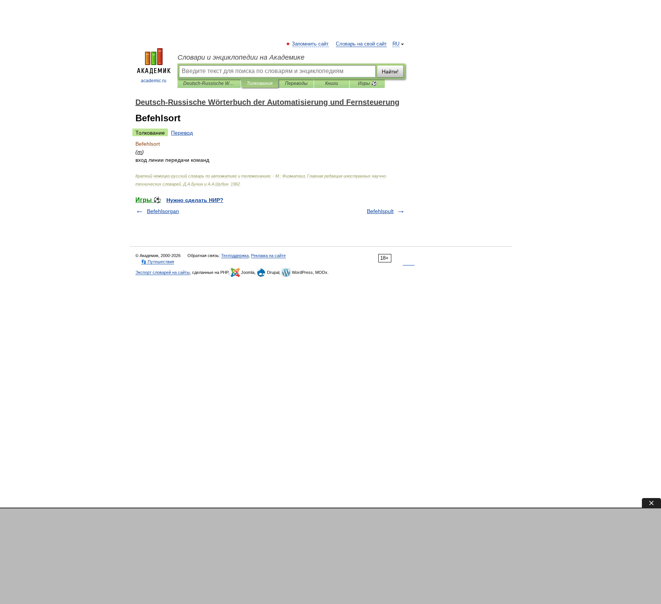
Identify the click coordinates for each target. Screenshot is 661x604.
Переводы (296, 83)
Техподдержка (235, 255)
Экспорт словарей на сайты (162, 272)
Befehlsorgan (163, 211)
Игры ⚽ (367, 83)
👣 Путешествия (157, 261)
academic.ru (153, 80)
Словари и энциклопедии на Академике (240, 57)
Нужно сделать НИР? (194, 200)
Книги (331, 83)
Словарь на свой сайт (361, 44)
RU (395, 44)
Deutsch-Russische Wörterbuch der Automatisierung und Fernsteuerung (209, 83)
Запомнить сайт (311, 44)
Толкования (259, 83)
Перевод (182, 133)
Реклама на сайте (268, 255)
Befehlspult (380, 211)
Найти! (390, 71)
